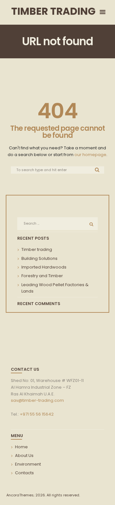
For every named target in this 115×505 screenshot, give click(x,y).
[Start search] (97, 169)
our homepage (90, 155)
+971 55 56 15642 (37, 414)
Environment (28, 464)
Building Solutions (39, 258)
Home (21, 447)
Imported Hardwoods (43, 267)
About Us (24, 455)
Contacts (24, 473)
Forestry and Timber (42, 276)
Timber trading (36, 249)
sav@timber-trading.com (37, 400)
